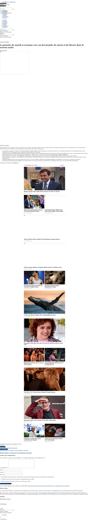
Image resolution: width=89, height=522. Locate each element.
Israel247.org (15, 162)
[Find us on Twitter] (0, 517)
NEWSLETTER (3, 3)
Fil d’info (4, 11)
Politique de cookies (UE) (8, 2)
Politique (4, 14)
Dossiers (4, 17)
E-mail (1, 445)
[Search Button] (13, 510)
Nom (1, 469)
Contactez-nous (3, 5)
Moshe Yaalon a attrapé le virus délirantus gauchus (16, 453)
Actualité (4, 13)
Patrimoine (5, 16)
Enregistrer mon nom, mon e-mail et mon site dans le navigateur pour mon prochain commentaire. (28, 477)
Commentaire (4, 467)
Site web (2, 474)
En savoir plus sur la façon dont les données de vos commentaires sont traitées (49, 485)
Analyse (4, 15)
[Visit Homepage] (2, 4)
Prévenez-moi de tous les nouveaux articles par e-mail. (16, 481)
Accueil (4, 10)
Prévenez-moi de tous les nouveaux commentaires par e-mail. (18, 479)
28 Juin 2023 (3, 50)
